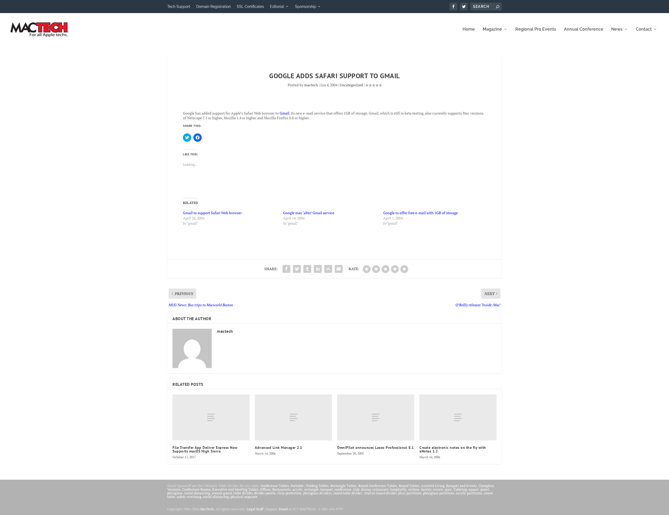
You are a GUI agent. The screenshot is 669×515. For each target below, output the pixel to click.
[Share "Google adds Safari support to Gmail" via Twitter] (297, 269)
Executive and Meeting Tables (235, 489)
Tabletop (460, 489)
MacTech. (207, 509)
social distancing (197, 493)
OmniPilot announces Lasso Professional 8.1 (375, 447)
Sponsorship (305, 6)
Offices (265, 489)
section (413, 489)
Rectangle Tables (343, 485)
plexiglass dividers (317, 493)
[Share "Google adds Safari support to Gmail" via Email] (338, 269)
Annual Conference (583, 29)
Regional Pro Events (535, 29)
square (474, 489)
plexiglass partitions (438, 493)
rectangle (311, 489)
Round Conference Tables (377, 485)
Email (283, 509)
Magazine (492, 29)
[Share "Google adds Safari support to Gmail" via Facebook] (286, 269)
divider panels (265, 493)
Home (469, 29)
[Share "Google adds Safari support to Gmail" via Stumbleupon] (328, 269)
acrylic (297, 489)
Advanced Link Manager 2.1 (278, 447)
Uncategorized (351, 84)
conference (342, 489)
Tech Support (178, 6)
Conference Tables (275, 485)
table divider (242, 493)
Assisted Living (433, 485)
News (616, 29)
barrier (426, 489)
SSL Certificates (250, 6)
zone (448, 489)
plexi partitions (410, 493)
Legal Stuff (255, 509)
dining (366, 489)
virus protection (289, 493)
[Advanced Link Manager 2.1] (293, 417)
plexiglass (175, 493)
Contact (644, 29)
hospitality (398, 489)
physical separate (243, 496)
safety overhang (189, 496)
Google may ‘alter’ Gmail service (308, 212)
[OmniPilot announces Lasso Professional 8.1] (375, 417)
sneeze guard (222, 493)
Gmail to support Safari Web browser (212, 212)
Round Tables (409, 485)
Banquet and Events (461, 485)
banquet (326, 489)
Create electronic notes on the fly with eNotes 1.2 (452, 449)
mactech (311, 84)
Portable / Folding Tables (310, 485)
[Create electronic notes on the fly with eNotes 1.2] (458, 417)
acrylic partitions (469, 493)
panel (484, 489)
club (356, 489)
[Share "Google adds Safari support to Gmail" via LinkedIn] (318, 269)
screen (438, 489)
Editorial (277, 6)
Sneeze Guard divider (380, 493)
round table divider (348, 493)
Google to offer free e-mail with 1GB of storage (420, 212)
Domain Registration (213, 6)
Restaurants (281, 489)
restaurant (380, 489)
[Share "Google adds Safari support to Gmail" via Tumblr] (307, 269)
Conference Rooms (196, 489)
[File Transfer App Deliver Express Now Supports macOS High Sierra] (211, 417)
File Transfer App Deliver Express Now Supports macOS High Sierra (205, 449)
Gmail (284, 113)
